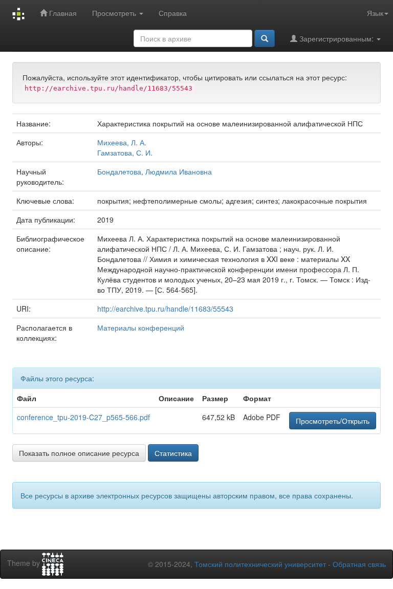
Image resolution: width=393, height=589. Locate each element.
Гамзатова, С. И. (124, 152)
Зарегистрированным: (336, 38)
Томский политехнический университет (260, 564)
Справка (173, 13)
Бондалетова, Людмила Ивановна (154, 171)
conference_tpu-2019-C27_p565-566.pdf (83, 417)
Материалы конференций (140, 327)
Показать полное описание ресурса (79, 453)
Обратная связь (359, 564)
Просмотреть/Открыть (332, 421)
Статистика (173, 453)
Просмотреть (115, 13)
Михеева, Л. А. (121, 142)
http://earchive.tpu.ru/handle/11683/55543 (165, 308)
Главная (62, 13)
